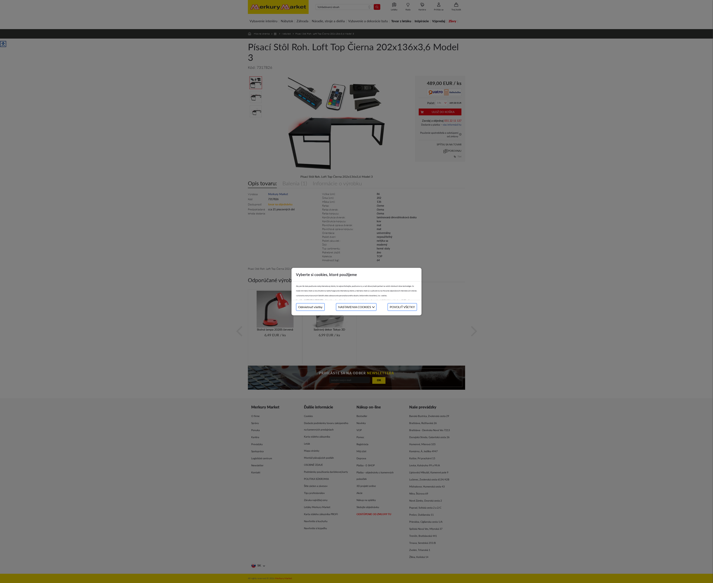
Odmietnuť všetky (310, 307)
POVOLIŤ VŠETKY (402, 307)
